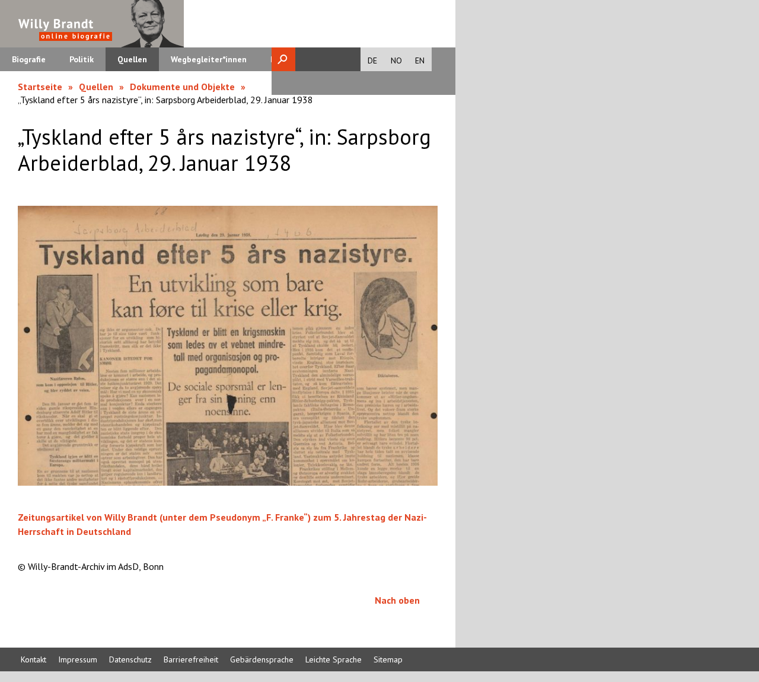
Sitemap (388, 659)
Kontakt (33, 659)
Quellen (132, 59)
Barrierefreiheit (191, 659)
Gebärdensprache (262, 659)
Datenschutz (130, 659)
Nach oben (397, 600)
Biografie (29, 59)
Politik (81, 59)
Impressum (77, 659)
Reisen (282, 59)
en (420, 60)
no (396, 60)
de (372, 60)
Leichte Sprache (333, 659)
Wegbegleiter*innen (209, 59)
